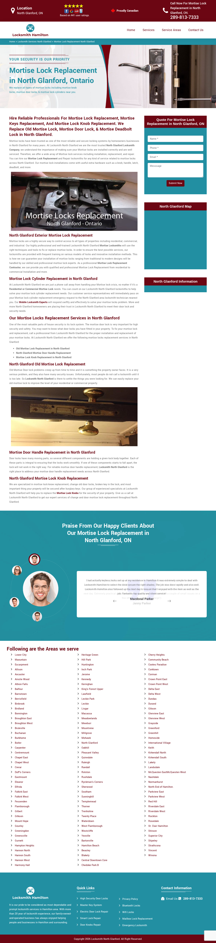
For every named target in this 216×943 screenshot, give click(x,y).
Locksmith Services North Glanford (34, 41)
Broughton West (24, 723)
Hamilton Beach (90, 845)
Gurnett (19, 840)
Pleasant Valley (90, 752)
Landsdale (154, 767)
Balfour (19, 689)
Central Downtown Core (94, 860)
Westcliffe (87, 831)
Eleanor (19, 782)
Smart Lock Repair (90, 918)
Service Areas (171, 30)
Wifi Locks (128, 912)
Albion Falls (21, 684)
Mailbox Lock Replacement (137, 919)
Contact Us (195, 30)
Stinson (152, 831)
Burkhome (20, 738)
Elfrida (18, 787)
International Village (159, 743)
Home (131, 30)
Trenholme (87, 811)
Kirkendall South (157, 757)
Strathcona (154, 845)
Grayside (153, 723)
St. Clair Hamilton (158, 826)
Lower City (20, 655)
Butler (18, 743)
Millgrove (87, 733)
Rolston (86, 772)
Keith (151, 748)
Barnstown (21, 694)
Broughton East (23, 718)
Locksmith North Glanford (105, 939)
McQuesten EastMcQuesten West (167, 772)
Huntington (88, 664)
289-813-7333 (184, 17)
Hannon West (22, 860)
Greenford (153, 728)
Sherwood (87, 787)
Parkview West (156, 796)
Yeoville (86, 836)
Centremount (22, 752)
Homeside (154, 738)
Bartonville (87, 840)
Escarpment (21, 664)
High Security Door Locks (94, 898)
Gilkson (19, 816)
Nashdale (153, 777)
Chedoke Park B (90, 865)
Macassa (87, 713)
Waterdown (88, 821)
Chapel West (22, 762)
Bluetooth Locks (131, 905)
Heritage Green (90, 655)
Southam (86, 792)
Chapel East (21, 757)
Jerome (86, 674)
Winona (152, 855)
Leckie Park (88, 699)
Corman (152, 674)
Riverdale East (156, 806)
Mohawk (86, 738)
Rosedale (153, 821)
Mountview (88, 728)
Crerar (18, 767)
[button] (37, 616)
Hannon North (22, 850)
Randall (86, 767)
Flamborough (22, 806)
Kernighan (87, 684)
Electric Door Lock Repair (94, 911)
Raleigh (86, 762)
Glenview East (156, 713)
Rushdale (87, 777)
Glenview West (156, 718)
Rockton (152, 816)
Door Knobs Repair (90, 925)
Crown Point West (158, 684)
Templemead (89, 801)
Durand (152, 704)
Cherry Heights (156, 655)
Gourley (19, 826)
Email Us (171, 899)
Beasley (86, 850)
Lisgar (85, 708)
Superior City (155, 836)
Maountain (21, 660)
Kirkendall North (157, 752)
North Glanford (90, 743)
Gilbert (18, 811)
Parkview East (156, 792)
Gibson (152, 708)
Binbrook (19, 704)
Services (148, 30)
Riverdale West (156, 811)
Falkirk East (21, 792)
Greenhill (153, 733)
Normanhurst (155, 782)
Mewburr (86, 723)
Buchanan (20, 733)
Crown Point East (157, 679)
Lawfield (86, 694)
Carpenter (20, 748)
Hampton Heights (24, 845)
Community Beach (158, 660)
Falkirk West (22, 796)
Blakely (85, 855)
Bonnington (21, 713)
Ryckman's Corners (92, 782)
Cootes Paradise (157, 664)
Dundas (152, 699)
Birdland (19, 708)
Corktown (153, 669)
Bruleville (20, 728)
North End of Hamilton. (160, 787)
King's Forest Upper (92, 689)
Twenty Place (89, 816)
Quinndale (87, 757)
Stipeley (152, 840)
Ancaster (20, 674)
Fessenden (21, 801)
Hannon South (22, 855)
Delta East (154, 689)
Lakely (151, 762)
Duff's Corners (23, 772)
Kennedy (86, 679)
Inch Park (87, 669)
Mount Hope (21, 821)
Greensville (21, 836)
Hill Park (86, 660)
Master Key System (91, 905)
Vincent (152, 850)
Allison (18, 669)
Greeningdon (22, 831)
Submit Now (175, 183)
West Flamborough (92, 826)
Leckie (85, 704)
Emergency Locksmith (134, 925)
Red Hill (152, 801)
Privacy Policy (130, 899)
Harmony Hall (22, 865)
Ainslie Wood (22, 679)
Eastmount (21, 777)
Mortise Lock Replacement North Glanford (74, 41)
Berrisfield (20, 699)
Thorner (86, 806)
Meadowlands (89, 718)
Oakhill (85, 748)
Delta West (154, 694)
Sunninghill (88, 796)
